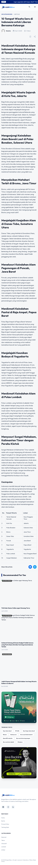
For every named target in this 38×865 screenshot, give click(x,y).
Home (3, 818)
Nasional (3, 837)
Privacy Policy (5, 824)
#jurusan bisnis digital (8, 742)
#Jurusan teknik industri (26, 734)
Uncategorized (6, 14)
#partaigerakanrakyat (29, 731)
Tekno (3, 840)
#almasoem (13, 734)
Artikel (3, 850)
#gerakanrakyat (7, 731)
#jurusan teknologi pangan (23, 738)
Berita (3, 821)
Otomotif (4, 843)
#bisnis (5, 734)
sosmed (3, 847)
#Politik (17, 731)
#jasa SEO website (7, 738)
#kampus (20, 742)
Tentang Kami (5, 827)
